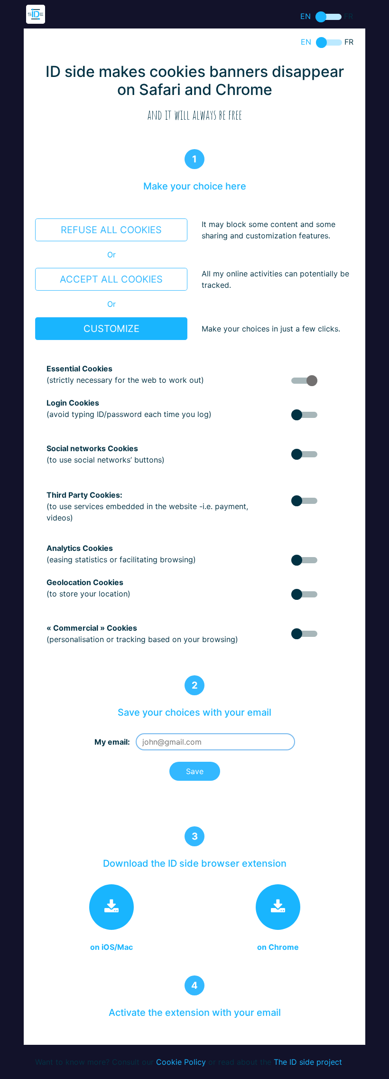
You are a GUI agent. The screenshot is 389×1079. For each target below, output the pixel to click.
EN (305, 16)
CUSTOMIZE (111, 328)
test (304, 415)
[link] (111, 907)
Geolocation (304, 594)
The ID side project (308, 1062)
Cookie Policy (181, 1062)
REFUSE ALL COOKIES (111, 230)
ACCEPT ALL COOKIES (111, 279)
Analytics (304, 560)
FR (328, 17)
